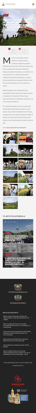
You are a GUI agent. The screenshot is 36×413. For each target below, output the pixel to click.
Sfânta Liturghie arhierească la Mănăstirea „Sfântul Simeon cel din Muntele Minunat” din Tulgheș (16, 317)
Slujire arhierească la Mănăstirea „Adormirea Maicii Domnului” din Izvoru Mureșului (15, 339)
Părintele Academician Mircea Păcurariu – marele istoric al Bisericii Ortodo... (18, 261)
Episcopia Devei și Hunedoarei (16, 127)
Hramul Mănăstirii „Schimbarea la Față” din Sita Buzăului (16, 345)
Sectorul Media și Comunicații (15, 34)
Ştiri (5, 15)
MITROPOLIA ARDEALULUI (18, 292)
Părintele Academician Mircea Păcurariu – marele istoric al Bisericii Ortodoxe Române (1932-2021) (18, 256)
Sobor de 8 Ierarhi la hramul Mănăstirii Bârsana (16, 238)
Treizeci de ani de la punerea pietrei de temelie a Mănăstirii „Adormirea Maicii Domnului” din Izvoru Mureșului (17, 333)
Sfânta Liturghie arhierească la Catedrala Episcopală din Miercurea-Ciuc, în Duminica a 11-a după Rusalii (17, 325)
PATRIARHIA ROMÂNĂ (18, 303)
